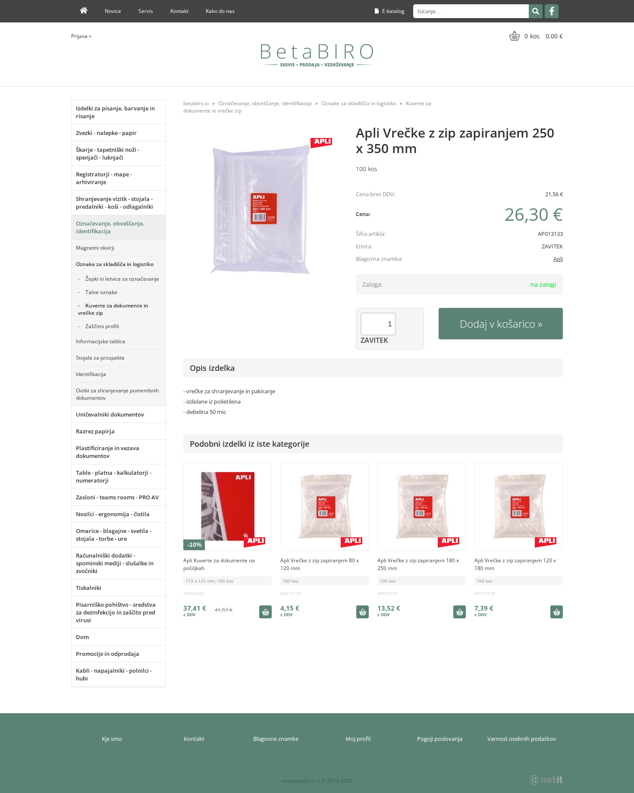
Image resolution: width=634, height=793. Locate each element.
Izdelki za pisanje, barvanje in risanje (115, 112)
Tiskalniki (88, 588)
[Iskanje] (536, 11)
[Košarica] (535, 36)
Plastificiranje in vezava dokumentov (107, 452)
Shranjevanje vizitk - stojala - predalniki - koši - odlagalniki (114, 202)
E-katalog (393, 11)
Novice (113, 11)
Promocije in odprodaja (107, 654)
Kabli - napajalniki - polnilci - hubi (114, 674)
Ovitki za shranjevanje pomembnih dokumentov (117, 394)
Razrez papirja (95, 431)
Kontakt (179, 11)
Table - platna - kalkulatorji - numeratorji (113, 476)
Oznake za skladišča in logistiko (115, 264)
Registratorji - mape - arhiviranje (104, 178)
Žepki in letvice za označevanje (122, 278)
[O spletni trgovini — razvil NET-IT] (546, 780)
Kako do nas (220, 11)
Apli (558, 259)
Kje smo (112, 739)
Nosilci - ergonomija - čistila (113, 514)
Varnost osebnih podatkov (521, 739)
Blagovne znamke (275, 739)
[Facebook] (552, 11)
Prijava (81, 36)
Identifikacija (91, 374)
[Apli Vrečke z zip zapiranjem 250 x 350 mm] (261, 209)
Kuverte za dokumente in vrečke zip (113, 309)
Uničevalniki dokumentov (110, 414)
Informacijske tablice (101, 341)
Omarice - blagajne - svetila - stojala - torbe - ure (113, 534)
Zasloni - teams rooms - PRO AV (117, 497)
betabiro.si (196, 103)
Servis (145, 11)
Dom (82, 637)
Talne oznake (101, 292)
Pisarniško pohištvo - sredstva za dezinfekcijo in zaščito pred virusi (116, 612)
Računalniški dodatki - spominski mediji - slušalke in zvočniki (115, 563)
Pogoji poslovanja (439, 739)
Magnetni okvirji (95, 247)
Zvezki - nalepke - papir (106, 133)
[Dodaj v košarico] (265, 611)
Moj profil (357, 739)
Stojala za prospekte (100, 357)
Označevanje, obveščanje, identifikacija (110, 227)
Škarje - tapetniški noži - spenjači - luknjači (107, 153)
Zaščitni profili (102, 326)
